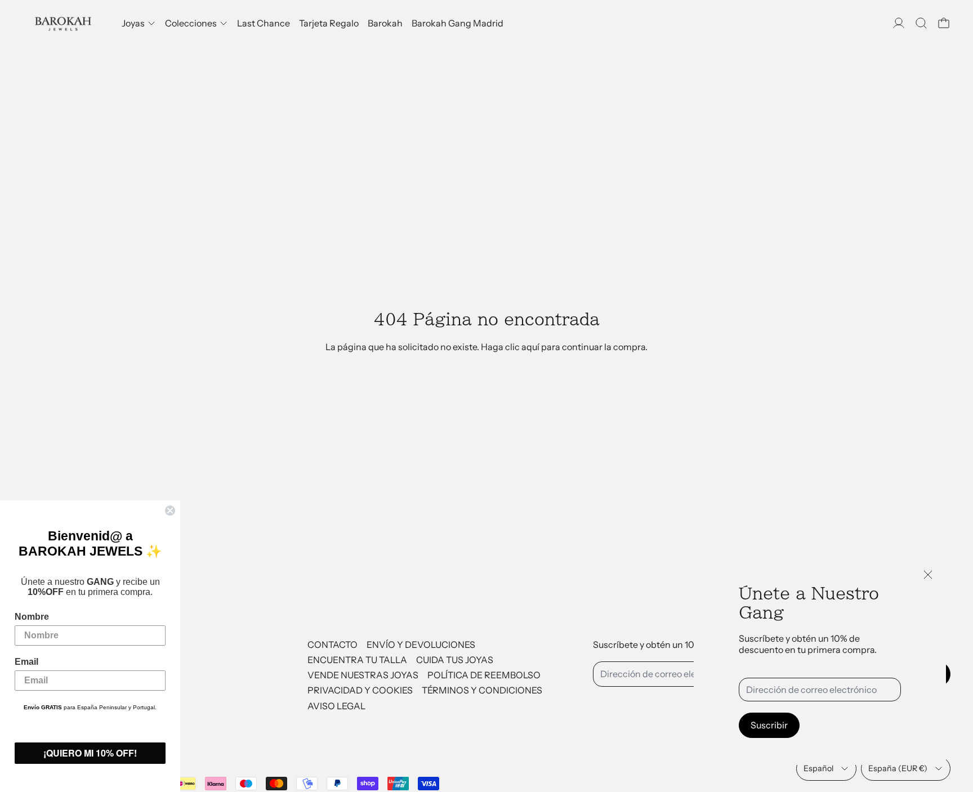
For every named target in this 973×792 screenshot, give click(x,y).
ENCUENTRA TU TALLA (357, 659)
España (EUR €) (897, 768)
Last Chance (263, 23)
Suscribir (769, 725)
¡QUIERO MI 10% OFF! (90, 752)
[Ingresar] (898, 23)
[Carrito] (943, 23)
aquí (530, 346)
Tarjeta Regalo (329, 23)
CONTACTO (332, 644)
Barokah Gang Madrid (457, 23)
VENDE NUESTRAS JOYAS (362, 675)
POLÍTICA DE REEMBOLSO (484, 675)
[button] (921, 23)
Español (818, 768)
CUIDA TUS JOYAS (454, 659)
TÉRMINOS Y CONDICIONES (482, 690)
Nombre (32, 616)
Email (26, 661)
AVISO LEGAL (336, 706)
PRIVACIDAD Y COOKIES (360, 690)
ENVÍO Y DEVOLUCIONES (421, 644)
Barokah (385, 23)
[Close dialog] (170, 510)
